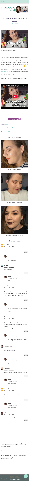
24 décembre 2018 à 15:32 (9, 414)
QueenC (9, 256)
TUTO (4, 131)
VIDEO (8, 131)
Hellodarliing (7, 388)
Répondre (26, 252)
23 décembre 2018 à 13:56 (12, 360)
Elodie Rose (7, 368)
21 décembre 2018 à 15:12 (9, 287)
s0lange (6, 412)
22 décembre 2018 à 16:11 (9, 370)
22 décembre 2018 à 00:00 (9, 318)
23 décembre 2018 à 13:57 (12, 405)
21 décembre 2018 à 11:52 (9, 267)
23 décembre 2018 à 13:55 (12, 336)
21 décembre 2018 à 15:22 (12, 305)
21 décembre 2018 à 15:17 (12, 257)
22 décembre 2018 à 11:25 (9, 347)
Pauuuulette (3, 71)
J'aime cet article (15, 119)
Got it (18, 479)
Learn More (13, 479)
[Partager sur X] (10, 128)
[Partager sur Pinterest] (12, 128)
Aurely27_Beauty (8, 346)
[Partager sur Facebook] (7, 128)
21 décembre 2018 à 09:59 (9, 246)
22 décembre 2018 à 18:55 (9, 390)
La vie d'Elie (7, 244)
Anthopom (6, 265)
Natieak (6, 285)
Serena (5, 316)
